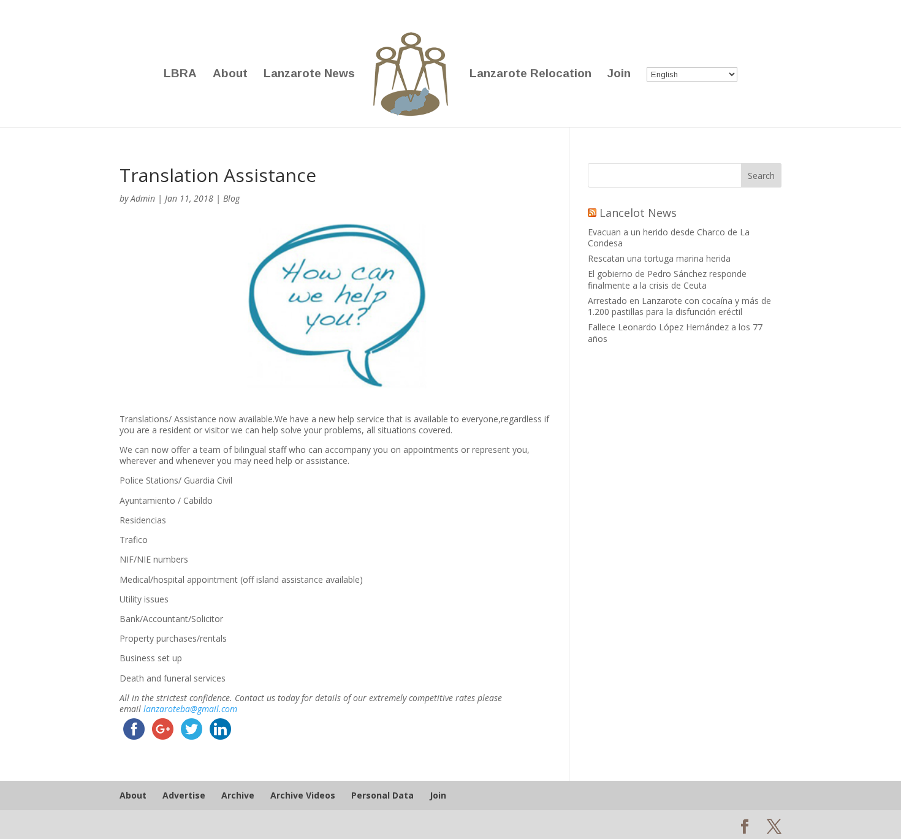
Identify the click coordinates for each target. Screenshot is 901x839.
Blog (231, 198)
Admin (143, 198)
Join (619, 74)
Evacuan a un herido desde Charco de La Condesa (669, 237)
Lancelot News (638, 212)
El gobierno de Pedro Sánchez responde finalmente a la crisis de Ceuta (667, 279)
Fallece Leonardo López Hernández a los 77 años (675, 332)
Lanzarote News (309, 74)
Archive (237, 795)
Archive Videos (302, 795)
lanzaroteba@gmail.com (190, 709)
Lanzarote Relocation (530, 74)
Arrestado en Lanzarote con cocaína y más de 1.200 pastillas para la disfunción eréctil (679, 306)
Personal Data (382, 795)
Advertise (183, 795)
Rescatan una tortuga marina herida (659, 258)
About (230, 74)
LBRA (180, 74)
